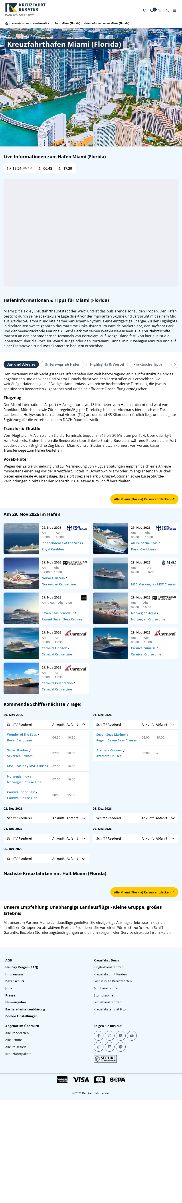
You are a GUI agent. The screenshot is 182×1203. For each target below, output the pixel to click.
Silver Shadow (17, 750)
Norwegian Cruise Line (59, 584)
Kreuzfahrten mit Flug (110, 1121)
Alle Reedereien (17, 1145)
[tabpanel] (91, 428)
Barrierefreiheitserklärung (25, 1121)
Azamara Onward (109, 750)
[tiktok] (98, 1159)
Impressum (14, 1086)
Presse (10, 1107)
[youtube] (132, 1147)
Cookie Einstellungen (21, 1128)
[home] (6, 23)
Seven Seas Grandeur (58, 613)
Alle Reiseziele (16, 1159)
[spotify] (121, 1159)
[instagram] (121, 1147)
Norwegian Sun (53, 578)
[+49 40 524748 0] (160, 10)
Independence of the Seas (61, 543)
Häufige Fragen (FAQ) (21, 1079)
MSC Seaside (16, 766)
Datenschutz (14, 1093)
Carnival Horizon (54, 648)
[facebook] (98, 1147)
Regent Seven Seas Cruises (62, 619)
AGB (8, 1072)
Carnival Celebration (57, 683)
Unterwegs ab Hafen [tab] (63, 364)
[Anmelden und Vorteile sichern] (167, 10)
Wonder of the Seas (22, 734)
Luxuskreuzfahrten (108, 1114)
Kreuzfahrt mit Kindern (111, 1086)
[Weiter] (174, 364)
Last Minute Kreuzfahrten (113, 1093)
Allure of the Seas (144, 543)
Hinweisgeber (15, 1114)
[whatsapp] (110, 1147)
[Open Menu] (174, 10)
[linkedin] (110, 1159)
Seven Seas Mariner (111, 734)
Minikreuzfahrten (107, 1100)
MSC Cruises (166, 584)
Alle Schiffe (13, 1152)
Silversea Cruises (20, 756)
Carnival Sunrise (143, 648)
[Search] (145, 10)
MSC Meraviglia (142, 584)
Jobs (8, 1100)
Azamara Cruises (108, 756)
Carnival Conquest (21, 792)
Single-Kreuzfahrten (109, 1079)
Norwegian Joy (18, 776)
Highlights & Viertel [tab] (107, 364)
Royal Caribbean (54, 549)
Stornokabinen (104, 1107)
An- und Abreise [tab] (21, 364)
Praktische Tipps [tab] (147, 364)
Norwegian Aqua (143, 613)
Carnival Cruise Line (57, 654)
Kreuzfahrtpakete (18, 1166)
